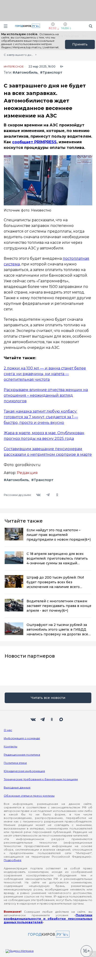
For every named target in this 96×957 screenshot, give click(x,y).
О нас (8, 730)
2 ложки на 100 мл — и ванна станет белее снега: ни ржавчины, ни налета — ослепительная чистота (45, 374)
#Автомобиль (25, 73)
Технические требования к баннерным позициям (41, 779)
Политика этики (15, 763)
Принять (80, 44)
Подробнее (12, 860)
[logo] (48, 934)
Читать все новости (48, 698)
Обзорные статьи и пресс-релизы (29, 795)
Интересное (14, 66)
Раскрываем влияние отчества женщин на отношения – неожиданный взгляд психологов (46, 395)
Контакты (10, 746)
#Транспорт (51, 73)
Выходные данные (17, 787)
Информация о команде (22, 738)
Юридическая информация (24, 771)
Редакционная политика (22, 754)
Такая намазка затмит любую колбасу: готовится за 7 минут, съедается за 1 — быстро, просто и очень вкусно (41, 417)
